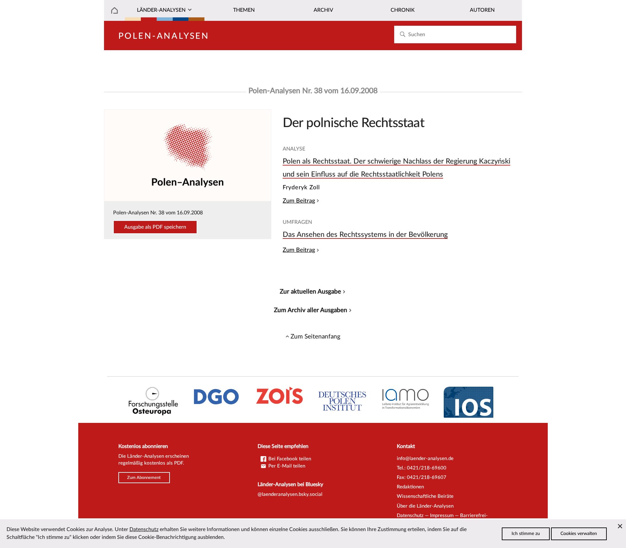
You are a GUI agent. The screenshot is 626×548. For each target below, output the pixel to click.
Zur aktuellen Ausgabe (310, 291)
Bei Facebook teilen (289, 458)
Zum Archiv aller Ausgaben (310, 310)
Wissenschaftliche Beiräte (425, 496)
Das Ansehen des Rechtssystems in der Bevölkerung (365, 234)
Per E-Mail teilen (286, 466)
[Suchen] (402, 34)
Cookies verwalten (578, 533)
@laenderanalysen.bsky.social (290, 494)
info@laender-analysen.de (425, 458)
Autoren (482, 10)
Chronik (403, 10)
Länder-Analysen (161, 10)
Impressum (442, 515)
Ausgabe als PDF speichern (155, 227)
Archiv (323, 10)
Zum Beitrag (299, 201)
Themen (244, 10)
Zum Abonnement (144, 478)
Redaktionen (410, 486)
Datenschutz (410, 515)
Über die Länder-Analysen (425, 506)
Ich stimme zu (526, 533)
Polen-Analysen (164, 36)
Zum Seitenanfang (315, 336)
